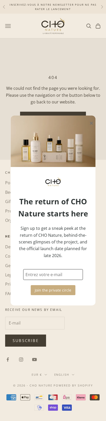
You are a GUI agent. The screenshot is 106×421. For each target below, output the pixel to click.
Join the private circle (53, 290)
